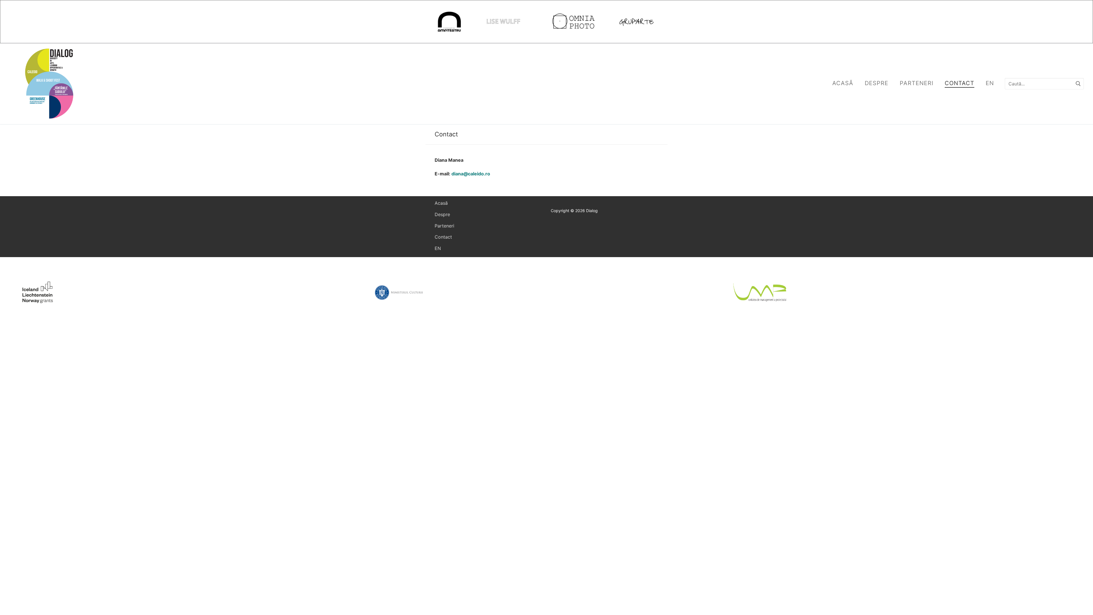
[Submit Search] (1078, 83)
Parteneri (444, 226)
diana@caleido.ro (470, 174)
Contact (443, 237)
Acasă (441, 203)
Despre (442, 214)
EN (438, 248)
